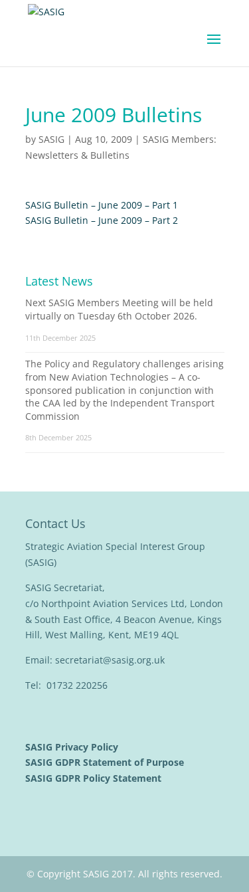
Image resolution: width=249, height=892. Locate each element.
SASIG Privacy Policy (73, 747)
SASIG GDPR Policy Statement (94, 778)
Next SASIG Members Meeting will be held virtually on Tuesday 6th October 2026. (119, 309)
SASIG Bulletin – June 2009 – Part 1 (101, 205)
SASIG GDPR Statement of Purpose (106, 762)
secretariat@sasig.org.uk (110, 660)
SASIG (51, 139)
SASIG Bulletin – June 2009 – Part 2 (101, 220)
